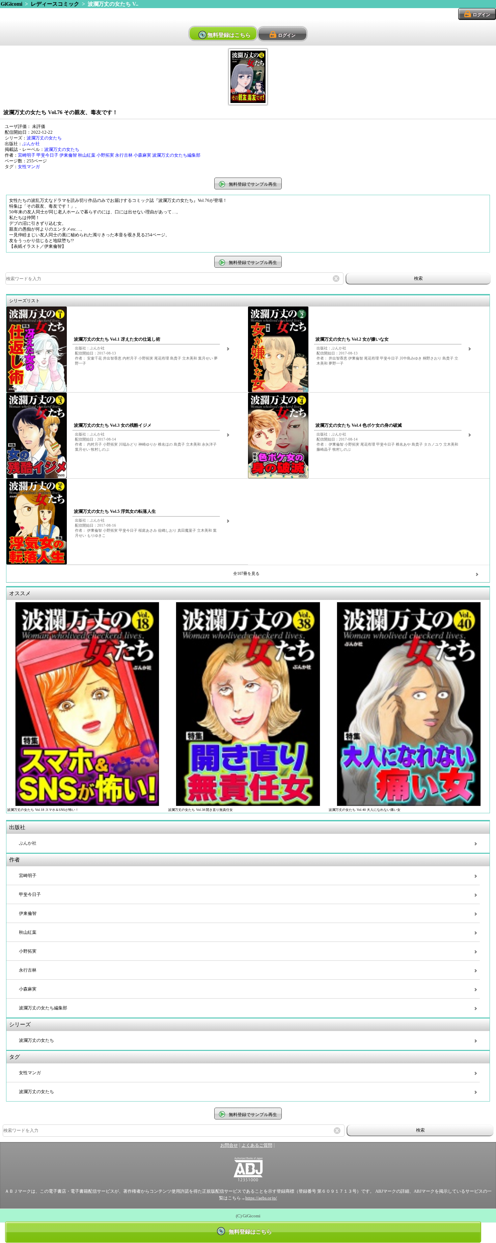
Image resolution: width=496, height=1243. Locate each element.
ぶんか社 (31, 143)
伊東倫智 (68, 155)
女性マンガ (29, 166)
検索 (418, 278)
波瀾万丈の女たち (44, 138)
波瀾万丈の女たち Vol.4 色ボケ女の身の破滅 (358, 425)
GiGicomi (11, 4)
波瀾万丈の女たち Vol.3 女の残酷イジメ (112, 425)
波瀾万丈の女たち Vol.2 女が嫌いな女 (352, 339)
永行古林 (124, 155)
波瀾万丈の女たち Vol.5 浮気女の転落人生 (115, 511)
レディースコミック (55, 4)
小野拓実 (105, 155)
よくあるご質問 (257, 1145)
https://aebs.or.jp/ (261, 1198)
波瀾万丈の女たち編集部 (176, 155)
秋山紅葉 (86, 155)
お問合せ (229, 1145)
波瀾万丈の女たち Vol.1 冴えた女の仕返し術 (117, 339)
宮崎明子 (26, 155)
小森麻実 (142, 155)
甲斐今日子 (47, 155)
